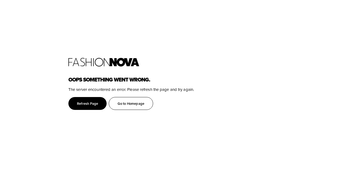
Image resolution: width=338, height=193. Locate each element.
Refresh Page (87, 103)
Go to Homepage (131, 103)
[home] (203, 62)
